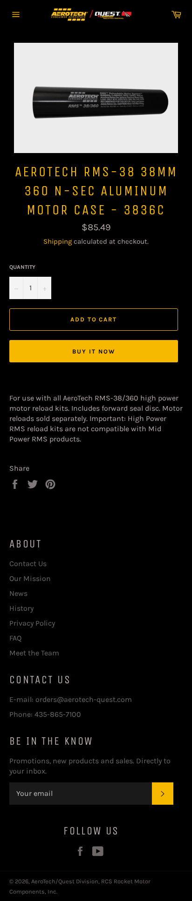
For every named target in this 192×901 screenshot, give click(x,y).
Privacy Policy (32, 623)
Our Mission (30, 578)
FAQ (15, 638)
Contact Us (28, 563)
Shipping (57, 241)
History (21, 608)
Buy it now (93, 351)
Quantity (22, 267)
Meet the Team (34, 652)
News (18, 593)
